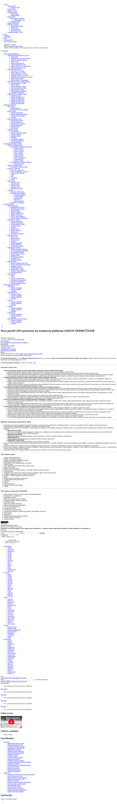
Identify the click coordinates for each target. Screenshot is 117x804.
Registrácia (14, 681)
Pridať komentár (12, 525)
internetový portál (10, 355)
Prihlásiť (3, 681)
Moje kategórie (5, 683)
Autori (14, 678)
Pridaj (14, 341)
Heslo (21, 533)
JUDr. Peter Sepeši (19, 339)
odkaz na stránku (10, 345)
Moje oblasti (4, 689)
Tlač (3, 352)
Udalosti (24, 678)
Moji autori (4, 700)
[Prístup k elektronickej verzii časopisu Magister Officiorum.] (5, 51)
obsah (30, 355)
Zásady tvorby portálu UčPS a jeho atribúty (31, 354)
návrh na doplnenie (10, 350)
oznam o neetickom (10, 349)
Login (2, 533)
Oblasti (3, 678)
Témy (6, 678)
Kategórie (18, 678)
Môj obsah (3, 706)
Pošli (6, 344)
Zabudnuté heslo (22, 681)
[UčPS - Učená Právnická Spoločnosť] (1, 51)
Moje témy (4, 695)
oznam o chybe (6, 347)
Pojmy (10, 678)
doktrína (25, 355)
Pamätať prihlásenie (42, 679)
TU (35, 362)
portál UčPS (19, 355)
